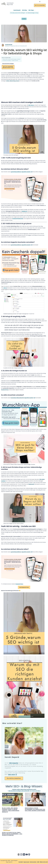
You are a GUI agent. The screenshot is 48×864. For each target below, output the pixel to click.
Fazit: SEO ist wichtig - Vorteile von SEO (10, 60)
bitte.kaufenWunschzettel (8, 67)
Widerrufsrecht (44, 862)
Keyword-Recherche (17, 218)
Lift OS (5, 288)
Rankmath (31, 484)
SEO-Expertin (13, 763)
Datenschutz (33, 862)
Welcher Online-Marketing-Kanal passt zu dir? (24, 789)
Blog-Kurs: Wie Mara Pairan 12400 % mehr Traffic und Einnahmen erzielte (10, 809)
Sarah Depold (16, 10)
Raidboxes (24, 211)
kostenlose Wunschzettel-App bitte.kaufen (22, 397)
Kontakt (21, 862)
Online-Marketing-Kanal (12, 81)
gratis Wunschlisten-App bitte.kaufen (21, 171)
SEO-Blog (24, 10)
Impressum (26, 862)
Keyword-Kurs (5, 389)
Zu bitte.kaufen (14, 778)
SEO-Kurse (31, 105)
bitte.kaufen (40, 5)
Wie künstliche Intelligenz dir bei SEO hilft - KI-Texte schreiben (24, 791)
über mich (11, 774)
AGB (38, 862)
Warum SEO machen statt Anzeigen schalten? (11, 59)
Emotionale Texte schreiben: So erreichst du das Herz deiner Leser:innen (35, 809)
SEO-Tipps (31, 10)
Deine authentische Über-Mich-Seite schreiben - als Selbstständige (12, 834)
